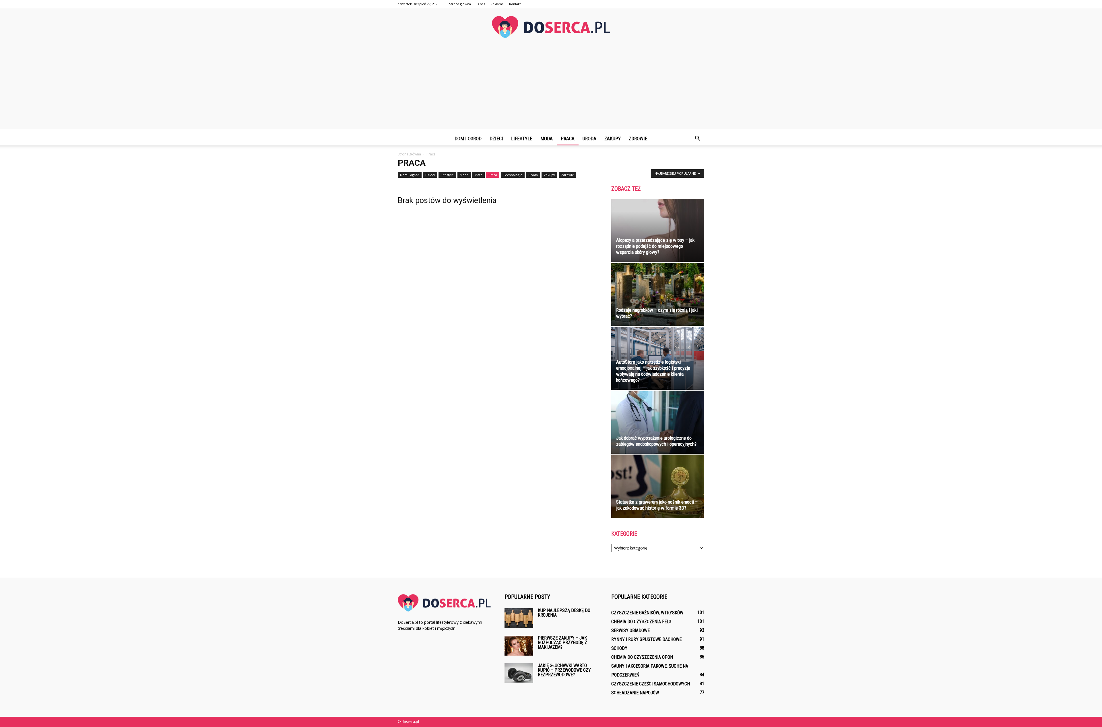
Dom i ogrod (468, 138)
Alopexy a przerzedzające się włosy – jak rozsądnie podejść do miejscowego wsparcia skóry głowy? (655, 246)
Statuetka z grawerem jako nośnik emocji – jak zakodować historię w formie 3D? (657, 505)
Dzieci (496, 138)
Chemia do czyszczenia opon (642, 657)
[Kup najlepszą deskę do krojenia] (519, 618)
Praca (568, 138)
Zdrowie (638, 138)
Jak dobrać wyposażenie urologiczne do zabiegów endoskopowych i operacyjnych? (656, 441)
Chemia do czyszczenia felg (641, 621)
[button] (697, 138)
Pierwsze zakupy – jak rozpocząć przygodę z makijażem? (562, 642)
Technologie (512, 175)
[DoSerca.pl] (551, 27)
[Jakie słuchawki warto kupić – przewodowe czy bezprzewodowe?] (519, 673)
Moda (546, 138)
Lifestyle (521, 138)
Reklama (497, 4)
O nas (480, 4)
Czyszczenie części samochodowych (650, 684)
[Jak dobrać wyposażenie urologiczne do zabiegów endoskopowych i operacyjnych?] (657, 422)
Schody (619, 648)
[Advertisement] (551, 88)
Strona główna (460, 4)
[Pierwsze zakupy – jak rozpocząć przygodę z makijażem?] (519, 646)
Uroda (589, 138)
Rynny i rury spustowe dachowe (646, 639)
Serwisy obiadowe (630, 630)
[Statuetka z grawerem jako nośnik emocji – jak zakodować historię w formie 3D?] (657, 486)
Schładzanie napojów (635, 692)
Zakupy (612, 138)
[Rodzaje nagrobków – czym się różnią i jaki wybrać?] (657, 294)
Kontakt (515, 4)
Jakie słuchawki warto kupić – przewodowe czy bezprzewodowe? (564, 670)
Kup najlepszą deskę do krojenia (564, 613)
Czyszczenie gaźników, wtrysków (647, 612)
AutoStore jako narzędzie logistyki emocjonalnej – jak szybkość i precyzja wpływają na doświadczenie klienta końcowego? (653, 371)
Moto (478, 175)
